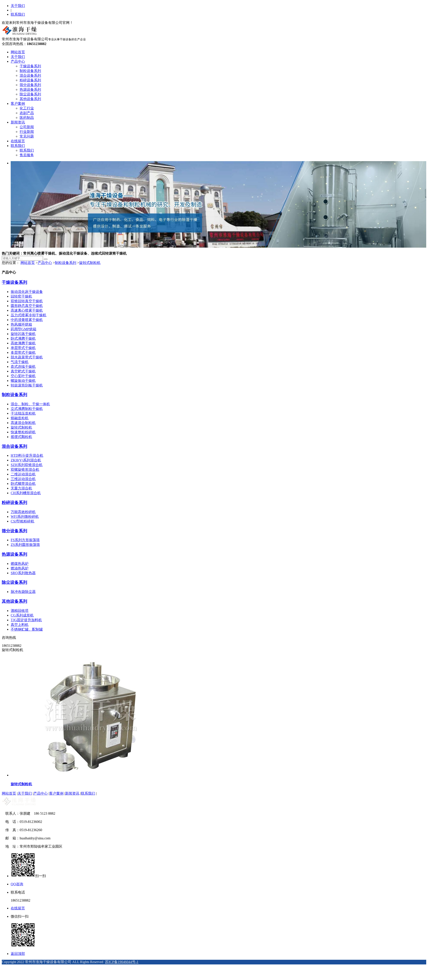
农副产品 (27, 113)
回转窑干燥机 (21, 296)
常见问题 (27, 136)
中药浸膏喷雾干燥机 (27, 320)
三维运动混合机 (23, 479)
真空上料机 (20, 625)
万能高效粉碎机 (23, 512)
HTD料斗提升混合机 (27, 455)
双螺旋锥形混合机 (25, 469)
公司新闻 (27, 127)
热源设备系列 (30, 89)
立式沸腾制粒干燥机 (27, 409)
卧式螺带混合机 (23, 483)
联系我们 (18, 14)
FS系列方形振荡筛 (25, 540)
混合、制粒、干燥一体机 (30, 404)
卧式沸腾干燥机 (23, 338)
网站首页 (18, 52)
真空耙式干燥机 (23, 371)
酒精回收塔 (20, 610)
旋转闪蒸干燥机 (23, 334)
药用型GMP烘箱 (23, 329)
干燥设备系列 (30, 66)
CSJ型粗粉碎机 (22, 521)
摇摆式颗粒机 (21, 437)
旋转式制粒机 (90, 263)
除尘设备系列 (30, 94)
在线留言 (18, 141)
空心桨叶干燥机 (23, 376)
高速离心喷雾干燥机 (27, 310)
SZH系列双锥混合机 (27, 465)
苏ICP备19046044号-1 (121, 962)
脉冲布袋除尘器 (23, 592)
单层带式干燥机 (23, 348)
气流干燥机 (20, 362)
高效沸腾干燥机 (23, 343)
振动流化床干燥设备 (27, 292)
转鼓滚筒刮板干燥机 (27, 385)
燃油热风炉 (20, 568)
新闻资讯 (18, 122)
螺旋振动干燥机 (23, 380)
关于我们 (18, 6)
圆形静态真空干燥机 (27, 306)
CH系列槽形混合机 (26, 493)
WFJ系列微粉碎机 (25, 516)
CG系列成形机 (22, 615)
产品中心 (18, 61)
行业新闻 (27, 132)
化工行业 (27, 108)
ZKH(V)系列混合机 (26, 460)
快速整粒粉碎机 (23, 432)
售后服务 (27, 155)
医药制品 (27, 117)
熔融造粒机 (20, 418)
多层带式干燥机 (23, 352)
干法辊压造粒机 (23, 413)
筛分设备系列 (30, 85)
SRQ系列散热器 (23, 573)
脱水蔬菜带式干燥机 (27, 357)
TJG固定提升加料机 (26, 620)
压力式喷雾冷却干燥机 (28, 315)
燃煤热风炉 (20, 563)
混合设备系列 (30, 75)
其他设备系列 (30, 99)
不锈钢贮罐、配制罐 (27, 629)
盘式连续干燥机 (23, 366)
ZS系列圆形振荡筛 (25, 545)
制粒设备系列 (30, 71)
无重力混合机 (21, 488)
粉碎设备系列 (30, 80)
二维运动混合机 (23, 474)
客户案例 (18, 103)
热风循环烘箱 (21, 324)
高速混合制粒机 (23, 423)
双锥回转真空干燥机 (27, 301)
